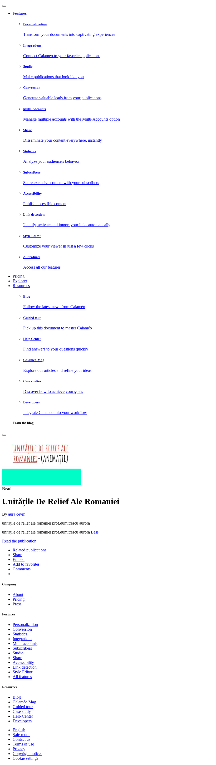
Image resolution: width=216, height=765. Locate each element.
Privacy (19, 749)
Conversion (22, 629)
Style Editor (22, 672)
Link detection (25, 667)
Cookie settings (25, 758)
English (19, 730)
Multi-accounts (25, 643)
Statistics (20, 634)
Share (17, 657)
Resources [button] (21, 285)
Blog (17, 697)
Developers (22, 721)
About (18, 594)
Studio (18, 653)
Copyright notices (27, 753)
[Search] (4, 435)
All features (22, 676)
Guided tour (23, 706)
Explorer (20, 281)
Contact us (21, 739)
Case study (22, 711)
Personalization (25, 624)
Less (95, 532)
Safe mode (21, 734)
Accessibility (23, 662)
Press (17, 604)
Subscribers (22, 648)
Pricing (18, 276)
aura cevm (16, 514)
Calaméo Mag (24, 702)
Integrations (22, 638)
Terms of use (23, 744)
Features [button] (20, 13)
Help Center (23, 716)
